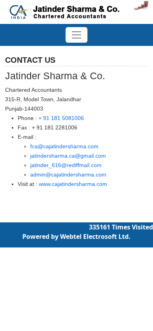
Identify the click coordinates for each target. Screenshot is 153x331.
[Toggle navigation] (76, 35)
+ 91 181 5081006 (61, 118)
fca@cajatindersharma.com (64, 146)
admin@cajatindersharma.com (68, 174)
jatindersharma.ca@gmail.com (68, 156)
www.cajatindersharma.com (73, 184)
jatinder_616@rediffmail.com (66, 165)
